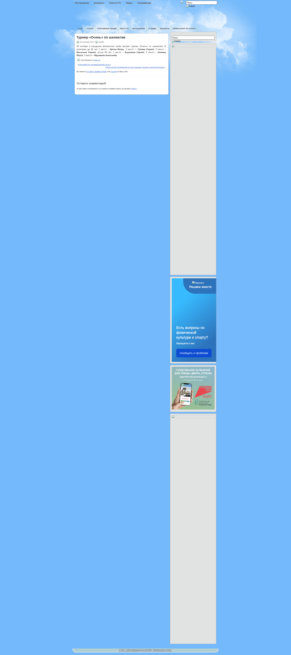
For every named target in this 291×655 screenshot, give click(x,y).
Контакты (164, 28)
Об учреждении (82, 3)
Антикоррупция (144, 3)
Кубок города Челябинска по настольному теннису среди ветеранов (134, 67)
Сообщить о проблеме (194, 353)
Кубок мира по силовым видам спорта (94, 64)
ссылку (114, 71)
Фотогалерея (138, 28)
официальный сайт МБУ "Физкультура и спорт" (151, 649)
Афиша (129, 3)
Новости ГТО (115, 3)
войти (134, 88)
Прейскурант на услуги (184, 28)
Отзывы (152, 28)
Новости (97, 60)
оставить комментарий (96, 71)
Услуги (90, 28)
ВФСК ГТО (124, 28)
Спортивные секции (107, 28)
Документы (99, 3)
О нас (80, 28)
